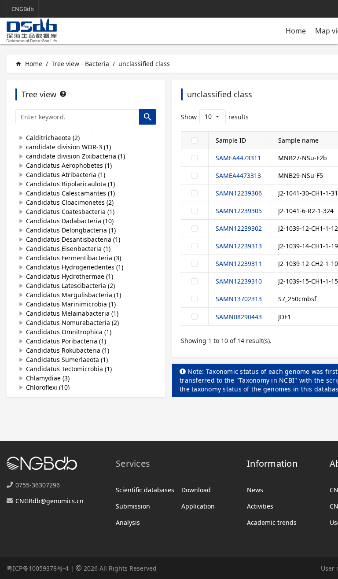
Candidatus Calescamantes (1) (70, 193)
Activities (260, 506)
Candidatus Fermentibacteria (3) (73, 258)
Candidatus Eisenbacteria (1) (68, 248)
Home (296, 31)
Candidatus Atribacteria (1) (65, 174)
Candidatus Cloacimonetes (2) (70, 202)
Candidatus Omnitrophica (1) (68, 332)
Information (272, 463)
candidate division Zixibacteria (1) (75, 156)
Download (196, 490)
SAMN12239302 (239, 228)
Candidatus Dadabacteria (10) (70, 221)
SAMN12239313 (239, 246)
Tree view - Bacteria (80, 63)
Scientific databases (145, 490)
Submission (133, 506)
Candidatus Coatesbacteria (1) (70, 211)
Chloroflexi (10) (48, 387)
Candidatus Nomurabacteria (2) (72, 322)
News (255, 490)
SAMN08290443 (239, 317)
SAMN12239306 (239, 193)
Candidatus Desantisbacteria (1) (73, 239)
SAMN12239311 (239, 263)
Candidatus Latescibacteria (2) (70, 285)
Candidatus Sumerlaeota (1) (67, 359)
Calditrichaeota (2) (53, 137)
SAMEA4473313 (238, 175)
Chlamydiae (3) (48, 378)
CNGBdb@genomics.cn (49, 501)
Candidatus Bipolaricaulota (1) (70, 184)
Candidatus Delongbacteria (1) (71, 230)
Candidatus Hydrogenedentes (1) (74, 267)
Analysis (128, 522)
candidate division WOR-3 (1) (68, 147)
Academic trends (272, 522)
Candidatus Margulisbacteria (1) (73, 295)
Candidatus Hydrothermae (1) (69, 276)
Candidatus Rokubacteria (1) (67, 350)
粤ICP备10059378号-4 (38, 568)
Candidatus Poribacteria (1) (66, 341)
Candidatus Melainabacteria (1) (72, 313)
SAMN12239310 (239, 281)
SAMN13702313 (239, 299)
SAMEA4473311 (238, 158)
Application (198, 506)
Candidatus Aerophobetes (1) (69, 165)
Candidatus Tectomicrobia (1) (69, 369)
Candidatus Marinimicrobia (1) (71, 304)
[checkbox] (194, 140)
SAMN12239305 (239, 211)
